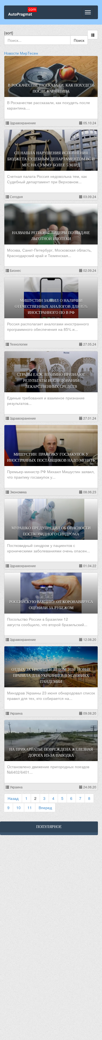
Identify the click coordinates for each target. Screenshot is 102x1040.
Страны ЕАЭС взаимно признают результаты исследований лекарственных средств (51, 381)
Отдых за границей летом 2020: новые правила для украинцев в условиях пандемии (51, 676)
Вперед (45, 807)
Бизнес (15, 270)
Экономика (18, 492)
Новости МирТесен (21, 53)
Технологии (18, 344)
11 (29, 807)
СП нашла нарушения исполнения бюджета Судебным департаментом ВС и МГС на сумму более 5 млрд (51, 159)
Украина (16, 713)
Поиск (79, 40)
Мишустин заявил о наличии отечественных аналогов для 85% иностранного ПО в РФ (51, 307)
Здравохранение (22, 122)
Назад (13, 798)
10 (18, 807)
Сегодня (16, 196)
